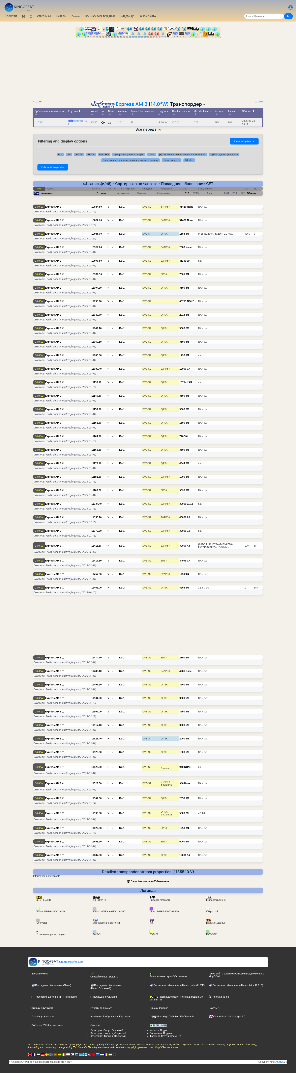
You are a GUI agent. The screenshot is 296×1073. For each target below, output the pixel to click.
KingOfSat (275, 1062)
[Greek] (81, 1054)
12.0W (37, 102)
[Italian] (64, 1054)
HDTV (79, 154)
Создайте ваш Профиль (104, 976)
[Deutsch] (43, 1054)
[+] (23, 16)
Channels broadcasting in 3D (229, 1016)
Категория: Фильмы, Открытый (108, 1036)
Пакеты (75, 16)
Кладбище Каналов (42, 1016)
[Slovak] (76, 1054)
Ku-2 (122, 233)
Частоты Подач (158, 1030)
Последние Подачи (161, 1033)
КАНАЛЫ (61, 16)
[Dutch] (38, 1054)
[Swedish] (47, 1054)
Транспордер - (171, 160)
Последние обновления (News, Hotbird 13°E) (179, 985)
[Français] (34, 1054)
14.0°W (158, 104)
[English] (30, 1054)
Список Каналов (159, 1008)
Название (46, 193)
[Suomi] (85, 1054)
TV (69, 154)
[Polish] (68, 1054)
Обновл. (252, 193)
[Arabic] (89, 1054)
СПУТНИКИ (44, 16)
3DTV (91, 154)
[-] (31, 16)
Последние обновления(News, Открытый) (106, 987)
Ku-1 (122, 206)
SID (187, 193)
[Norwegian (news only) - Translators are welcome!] (51, 1054)
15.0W (258, 102)
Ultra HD (104, 154)
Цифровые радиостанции (129, 154)
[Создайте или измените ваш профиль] (290, 7)
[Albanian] (114, 1054)
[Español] (59, 1054)
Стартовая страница (71, 962)
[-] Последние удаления (224, 154)
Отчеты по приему (101, 1008)
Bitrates (189, 160)
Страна (101, 193)
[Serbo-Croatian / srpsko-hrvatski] (102, 1054)
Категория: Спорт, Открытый (106, 1030)
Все (60, 154)
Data (151, 154)
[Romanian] (106, 1054)
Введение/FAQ (39, 973)
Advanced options (244, 141)
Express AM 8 (131, 104)
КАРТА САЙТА (148, 16)
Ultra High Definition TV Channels (175, 1016)
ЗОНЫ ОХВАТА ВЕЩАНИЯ (100, 16)
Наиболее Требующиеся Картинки (110, 1016)
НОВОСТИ (11, 16)
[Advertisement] (148, 68)
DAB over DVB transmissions (47, 1025)
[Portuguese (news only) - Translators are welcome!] (55, 1054)
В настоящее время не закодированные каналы (130, 160)
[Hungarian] (110, 1054)
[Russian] (97, 1054)
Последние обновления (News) (53, 985)
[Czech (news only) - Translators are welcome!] (72, 1054)
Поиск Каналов (220, 996)
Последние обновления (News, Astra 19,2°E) (237, 985)
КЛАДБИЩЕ (127, 16)
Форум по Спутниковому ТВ (165, 1036)
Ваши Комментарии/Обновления (150, 881)
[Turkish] (93, 1054)
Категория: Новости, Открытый (108, 1033)
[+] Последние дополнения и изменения (182, 154)
